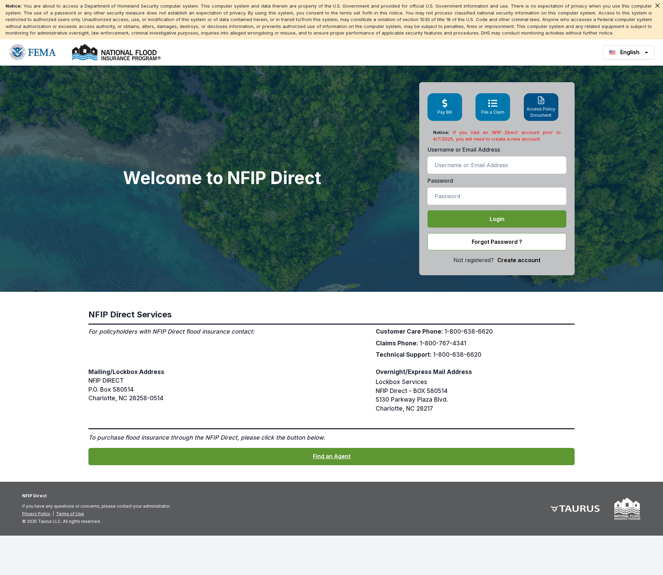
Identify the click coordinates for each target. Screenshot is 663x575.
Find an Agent (331, 456)
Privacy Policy (36, 513)
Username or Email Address (463, 149)
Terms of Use (70, 513)
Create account (518, 260)
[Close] (657, 5)
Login (497, 218)
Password (440, 180)
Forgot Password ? (497, 241)
